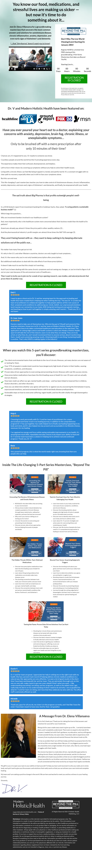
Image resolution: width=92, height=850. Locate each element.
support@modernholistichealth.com (24, 812)
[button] (74, 78)
